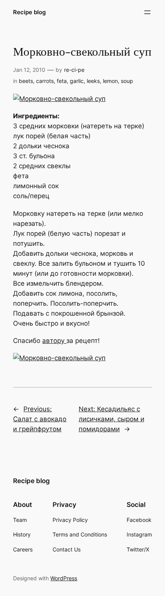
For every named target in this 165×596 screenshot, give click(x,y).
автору (54, 340)
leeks (93, 81)
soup (127, 81)
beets (26, 81)
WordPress (63, 578)
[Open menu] (147, 12)
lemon (110, 81)
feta (62, 81)
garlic (77, 81)
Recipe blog (29, 12)
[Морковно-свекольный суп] (59, 99)
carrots (45, 81)
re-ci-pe (74, 69)
